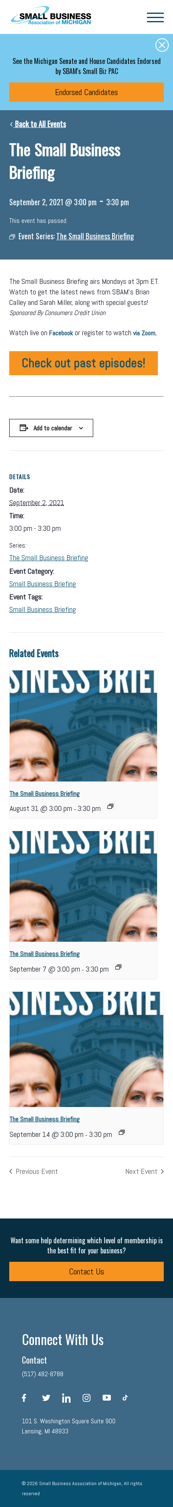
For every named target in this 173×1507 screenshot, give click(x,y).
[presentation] (83, 725)
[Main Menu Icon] (155, 17)
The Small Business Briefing (48, 557)
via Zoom (144, 332)
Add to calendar (53, 428)
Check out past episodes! (83, 363)
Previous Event (36, 1171)
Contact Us (86, 1271)
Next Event (142, 1171)
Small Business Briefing (42, 583)
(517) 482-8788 (42, 1373)
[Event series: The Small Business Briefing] (110, 806)
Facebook (61, 332)
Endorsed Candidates (86, 92)
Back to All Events (39, 123)
